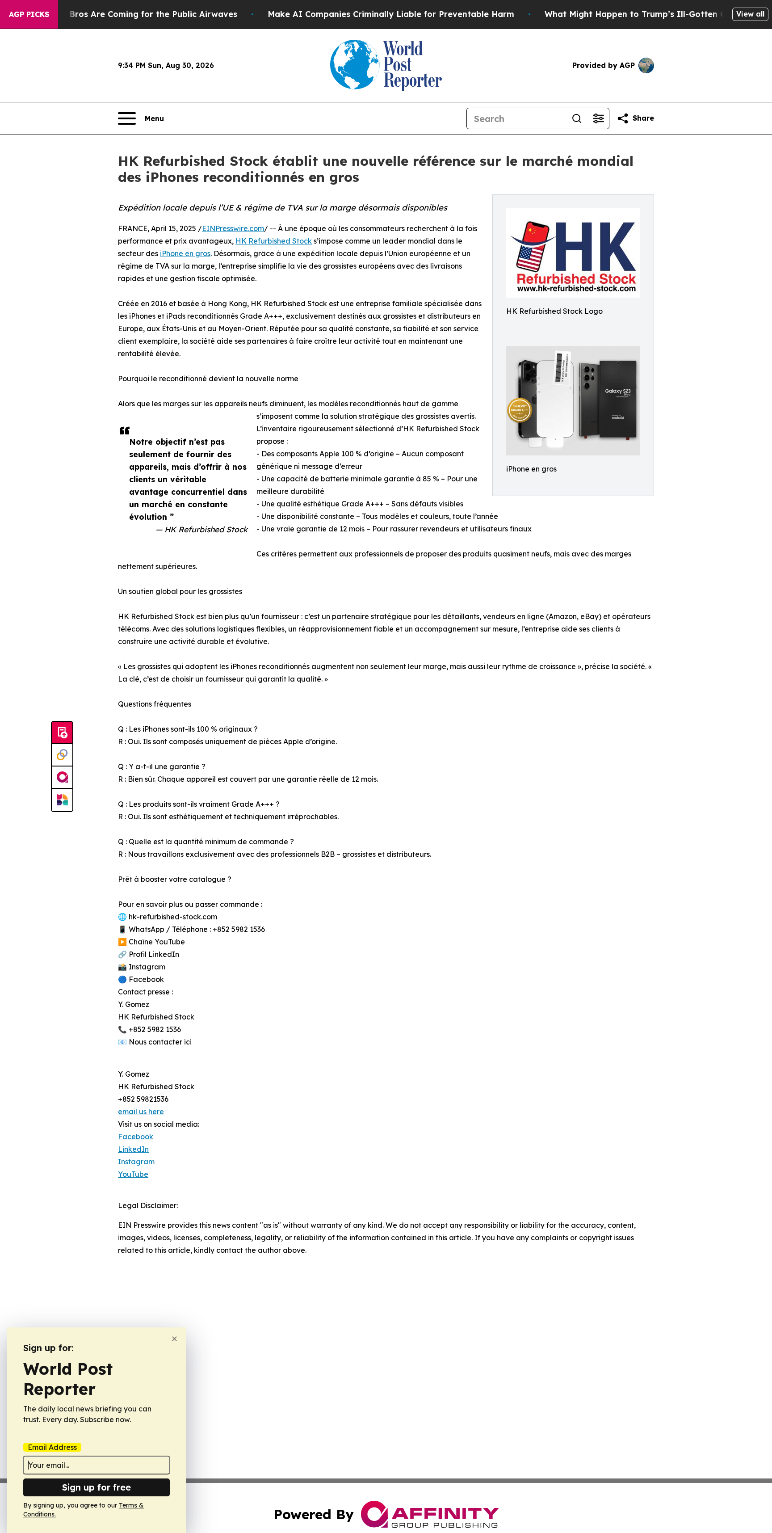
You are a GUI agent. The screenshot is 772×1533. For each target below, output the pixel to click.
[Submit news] (62, 733)
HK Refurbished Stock (273, 240)
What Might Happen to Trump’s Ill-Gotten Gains (644, 14)
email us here (141, 1111)
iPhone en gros (185, 253)
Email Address (52, 1447)
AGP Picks (29, 14)
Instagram (136, 1161)
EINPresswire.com (233, 228)
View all (750, 13)
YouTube (133, 1174)
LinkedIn (133, 1149)
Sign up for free (96, 1487)
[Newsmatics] (62, 800)
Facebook (135, 1136)
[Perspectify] (62, 755)
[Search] (576, 118)
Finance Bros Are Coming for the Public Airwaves (136, 14)
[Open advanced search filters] (598, 118)
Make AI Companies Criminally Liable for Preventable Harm (391, 14)
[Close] (174, 1339)
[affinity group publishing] (62, 777)
